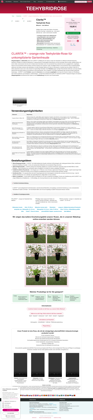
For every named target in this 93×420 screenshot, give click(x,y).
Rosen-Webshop (9, 1)
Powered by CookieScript (10, 417)
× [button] (18, 388)
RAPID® (30, 410)
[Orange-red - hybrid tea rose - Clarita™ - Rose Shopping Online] (23, 395)
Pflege (35, 1)
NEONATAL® (55, 412)
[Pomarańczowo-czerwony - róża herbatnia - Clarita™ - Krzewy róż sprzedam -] (40, 395)
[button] (11, 416)
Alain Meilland (67, 211)
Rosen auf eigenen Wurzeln (25, 1)
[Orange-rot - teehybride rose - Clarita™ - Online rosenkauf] (21, 395)
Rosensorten (16, 1)
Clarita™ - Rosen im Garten (32, 211)
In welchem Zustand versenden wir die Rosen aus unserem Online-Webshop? (46, 309)
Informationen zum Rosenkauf (46, 319)
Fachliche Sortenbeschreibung (21, 183)
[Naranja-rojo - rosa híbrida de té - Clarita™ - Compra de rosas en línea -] (44, 395)
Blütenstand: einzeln (17, 207)
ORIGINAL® (51, 403)
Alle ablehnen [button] (10, 413)
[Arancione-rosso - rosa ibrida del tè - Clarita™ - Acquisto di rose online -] (42, 395)
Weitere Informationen (14, 398)
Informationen (40, 1)
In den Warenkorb (73, 33)
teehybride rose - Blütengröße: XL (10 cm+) (24, 209)
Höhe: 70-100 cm (29, 207)
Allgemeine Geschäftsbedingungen (45, 417)
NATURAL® (32, 408)
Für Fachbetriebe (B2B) (50, 1)
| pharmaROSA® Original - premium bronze (51, 211)
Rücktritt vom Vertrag (57, 417)
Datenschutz (34, 417)
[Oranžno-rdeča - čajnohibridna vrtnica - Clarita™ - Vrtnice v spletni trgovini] (29, 395)
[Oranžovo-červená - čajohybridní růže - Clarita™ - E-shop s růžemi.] (31, 395)
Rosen (13, 16)
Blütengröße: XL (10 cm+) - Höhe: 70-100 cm (47, 209)
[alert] (10, 403)
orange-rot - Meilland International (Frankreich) (69, 207)
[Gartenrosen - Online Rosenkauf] (89, 1)
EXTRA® (54, 404)
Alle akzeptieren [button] (10, 410)
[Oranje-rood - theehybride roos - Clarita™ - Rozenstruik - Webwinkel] (48, 395)
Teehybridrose (18, 16)
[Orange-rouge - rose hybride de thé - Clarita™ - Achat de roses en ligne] (38, 395)
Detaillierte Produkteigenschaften (22, 194)
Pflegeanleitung (46, 325)
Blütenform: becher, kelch (41, 207)
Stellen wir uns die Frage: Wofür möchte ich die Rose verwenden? (46, 313)
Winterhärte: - (53, 207)
